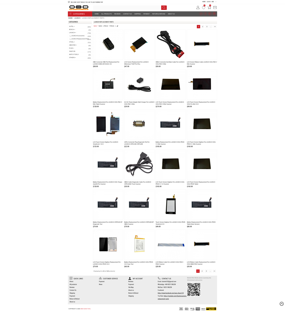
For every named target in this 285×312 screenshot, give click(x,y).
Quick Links (78, 279)
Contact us (166, 279)
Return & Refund (158, 14)
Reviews (117, 14)
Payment (146, 14)
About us (171, 14)
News (100, 284)
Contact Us (127, 14)
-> (80, 33)
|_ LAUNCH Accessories (80, 36)
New (95, 26)
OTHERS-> (80, 58)
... (210, 26)
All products (106, 14)
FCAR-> (80, 48)
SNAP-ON (80, 52)
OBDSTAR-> (80, 45)
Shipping (137, 14)
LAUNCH (77, 18)
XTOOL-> (80, 42)
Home (204, 1)
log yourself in (97, 2)
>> (215, 26)
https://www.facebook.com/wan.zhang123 (171, 293)
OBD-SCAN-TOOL (85, 308)
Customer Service (110, 279)
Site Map (131, 287)
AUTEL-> (80, 27)
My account (137, 279)
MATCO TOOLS (80, 55)
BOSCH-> (80, 30)
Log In (208, 1)
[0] (204, 8)
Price (106, 26)
